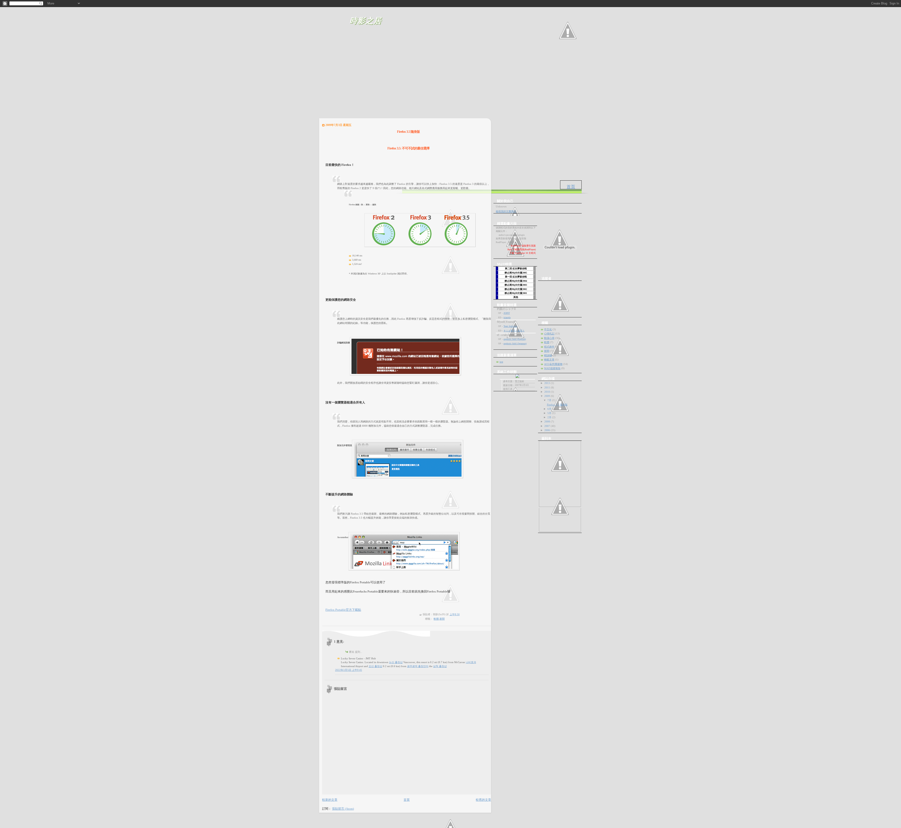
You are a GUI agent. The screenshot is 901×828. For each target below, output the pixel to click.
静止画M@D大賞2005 (516, 272)
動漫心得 (549, 338)
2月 (549, 417)
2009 (547, 396)
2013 (547, 383)
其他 (515, 297)
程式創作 (549, 346)
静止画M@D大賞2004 (516, 281)
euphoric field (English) (515, 339)
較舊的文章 (483, 799)
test (501, 361)
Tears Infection (510, 326)
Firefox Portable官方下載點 (343, 610)
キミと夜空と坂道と (514, 330)
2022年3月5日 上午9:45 (348, 669)
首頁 (571, 186)
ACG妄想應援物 (553, 364)
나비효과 (471, 662)
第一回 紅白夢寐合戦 (516, 276)
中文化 (548, 329)
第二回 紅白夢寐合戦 (516, 268)
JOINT (507, 313)
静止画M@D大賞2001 (516, 293)
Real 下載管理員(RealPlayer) (522, 249)
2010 (547, 391)
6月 (549, 408)
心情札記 (549, 333)
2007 (547, 426)
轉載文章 (549, 359)
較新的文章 (329, 799)
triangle (507, 317)
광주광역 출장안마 (417, 666)
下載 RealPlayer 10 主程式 (522, 253)
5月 (549, 413)
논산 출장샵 (396, 662)
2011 (547, 387)
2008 (547, 421)
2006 (547, 430)
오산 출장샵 (375, 666)
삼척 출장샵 (440, 666)
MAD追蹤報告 (552, 368)
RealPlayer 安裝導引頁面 (523, 245)
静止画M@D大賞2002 (516, 289)
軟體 (436, 618)
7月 (549, 400)
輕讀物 (548, 355)
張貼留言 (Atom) (343, 808)
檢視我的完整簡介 (506, 211)
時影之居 (366, 20)
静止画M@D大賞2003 (516, 285)
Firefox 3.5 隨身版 (557, 404)
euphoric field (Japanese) (515, 343)
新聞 (442, 618)
